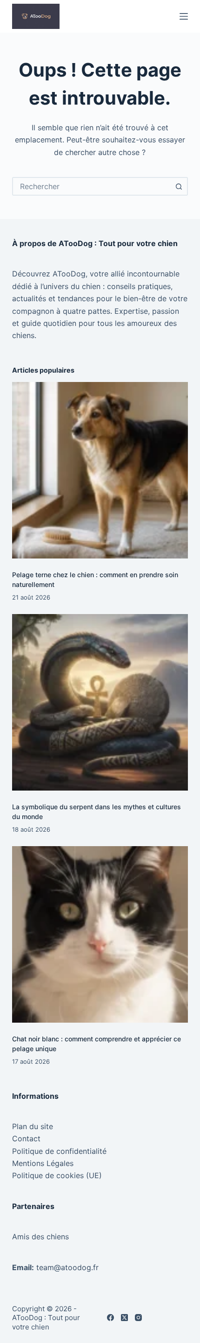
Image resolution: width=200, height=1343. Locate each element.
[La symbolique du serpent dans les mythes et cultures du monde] (100, 702)
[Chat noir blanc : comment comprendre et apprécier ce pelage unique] (100, 934)
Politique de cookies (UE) (57, 1175)
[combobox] (91, 186)
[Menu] (184, 16)
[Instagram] (138, 1317)
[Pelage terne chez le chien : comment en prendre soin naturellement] (100, 470)
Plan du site (32, 1126)
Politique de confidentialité (59, 1151)
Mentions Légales (42, 1163)
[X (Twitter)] (124, 1317)
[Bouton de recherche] (178, 186)
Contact (26, 1138)
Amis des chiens (40, 1236)
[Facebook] (110, 1317)
